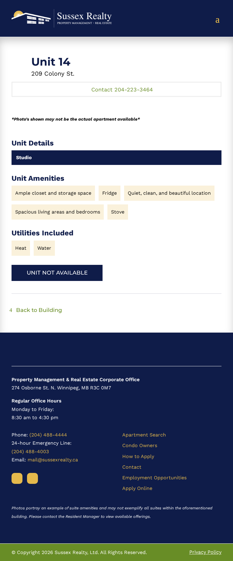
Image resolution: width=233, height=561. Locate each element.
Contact (131, 467)
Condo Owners (139, 445)
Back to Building (39, 310)
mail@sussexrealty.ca (53, 460)
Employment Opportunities (154, 478)
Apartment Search (144, 435)
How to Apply (138, 456)
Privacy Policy (205, 552)
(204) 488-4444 (48, 435)
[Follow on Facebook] (17, 478)
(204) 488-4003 (30, 451)
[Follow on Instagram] (32, 478)
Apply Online (137, 488)
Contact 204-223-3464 (122, 89)
